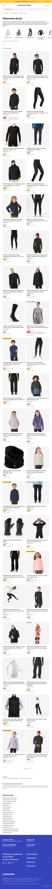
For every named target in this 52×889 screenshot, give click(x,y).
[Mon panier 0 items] (47, 5)
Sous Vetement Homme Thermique (10, 830)
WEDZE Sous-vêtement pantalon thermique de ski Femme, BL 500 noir (36, 363)
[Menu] (4, 5)
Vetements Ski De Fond (8, 818)
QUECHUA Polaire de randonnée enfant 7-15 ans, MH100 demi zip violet (14, 755)
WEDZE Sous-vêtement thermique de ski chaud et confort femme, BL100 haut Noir (13, 76)
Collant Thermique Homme (9, 823)
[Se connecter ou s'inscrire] (44, 5)
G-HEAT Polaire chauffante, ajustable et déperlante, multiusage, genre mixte (13, 719)
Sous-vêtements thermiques (41, 38)
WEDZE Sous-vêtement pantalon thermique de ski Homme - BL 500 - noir (13, 255)
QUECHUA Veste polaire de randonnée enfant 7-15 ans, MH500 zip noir (13, 112)
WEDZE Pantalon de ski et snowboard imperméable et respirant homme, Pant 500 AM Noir (37, 683)
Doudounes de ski (19, 37)
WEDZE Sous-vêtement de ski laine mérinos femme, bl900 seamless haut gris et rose (37, 327)
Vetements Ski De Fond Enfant (9, 801)
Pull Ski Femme (6, 805)
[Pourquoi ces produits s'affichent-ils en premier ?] (3, 48)
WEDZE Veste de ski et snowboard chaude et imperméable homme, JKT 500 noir (14, 647)
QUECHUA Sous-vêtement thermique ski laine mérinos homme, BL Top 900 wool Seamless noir (37, 756)
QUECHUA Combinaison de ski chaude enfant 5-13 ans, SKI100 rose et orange (36, 647)
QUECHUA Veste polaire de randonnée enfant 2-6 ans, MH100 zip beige (36, 471)
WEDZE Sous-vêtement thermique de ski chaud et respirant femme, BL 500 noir (37, 255)
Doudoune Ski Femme (7, 819)
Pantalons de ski (30, 37)
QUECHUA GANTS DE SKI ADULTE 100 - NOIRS (12, 540)
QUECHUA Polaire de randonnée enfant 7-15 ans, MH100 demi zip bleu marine (14, 363)
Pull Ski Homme (6, 808)
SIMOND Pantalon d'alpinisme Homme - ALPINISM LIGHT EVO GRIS (37, 149)
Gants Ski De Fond (7, 810)
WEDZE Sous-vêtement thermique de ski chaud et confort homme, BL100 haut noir (37, 76)
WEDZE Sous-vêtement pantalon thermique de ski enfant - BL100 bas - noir (37, 184)
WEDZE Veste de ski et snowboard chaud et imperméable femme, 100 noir (37, 291)
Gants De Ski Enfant (7, 807)
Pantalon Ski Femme (7, 832)
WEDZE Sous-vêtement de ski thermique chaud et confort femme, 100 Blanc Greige (14, 682)
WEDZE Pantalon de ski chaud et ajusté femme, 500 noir (37, 719)
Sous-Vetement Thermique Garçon (10, 829)
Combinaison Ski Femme (8, 825)
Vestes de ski (8, 37)
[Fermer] (48, 2)
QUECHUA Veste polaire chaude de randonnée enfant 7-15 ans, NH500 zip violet (36, 435)
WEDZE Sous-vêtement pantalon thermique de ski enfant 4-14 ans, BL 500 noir (13, 611)
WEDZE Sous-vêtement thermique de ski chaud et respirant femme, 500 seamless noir (37, 611)
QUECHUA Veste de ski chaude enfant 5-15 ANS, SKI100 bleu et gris (37, 398)
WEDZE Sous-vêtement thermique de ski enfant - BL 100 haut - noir (13, 149)
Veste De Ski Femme (7, 827)
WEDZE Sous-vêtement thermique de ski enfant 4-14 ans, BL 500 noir (37, 540)
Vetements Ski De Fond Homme (10, 799)
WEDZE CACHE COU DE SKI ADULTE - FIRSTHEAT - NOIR (12, 471)
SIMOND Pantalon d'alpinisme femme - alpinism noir (37, 507)
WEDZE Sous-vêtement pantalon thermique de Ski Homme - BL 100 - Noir (37, 220)
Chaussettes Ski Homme (8, 812)
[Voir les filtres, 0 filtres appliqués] (4, 45)
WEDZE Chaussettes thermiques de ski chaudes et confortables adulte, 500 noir (13, 326)
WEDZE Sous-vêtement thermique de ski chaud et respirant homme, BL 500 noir (13, 291)
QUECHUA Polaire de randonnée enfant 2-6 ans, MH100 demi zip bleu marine (14, 507)
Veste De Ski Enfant (7, 803)
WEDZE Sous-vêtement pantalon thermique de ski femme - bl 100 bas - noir (37, 112)
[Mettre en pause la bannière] (46, 2)
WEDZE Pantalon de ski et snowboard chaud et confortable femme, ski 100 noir (13, 576)
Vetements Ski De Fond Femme (10, 797)
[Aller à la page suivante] (31, 768)
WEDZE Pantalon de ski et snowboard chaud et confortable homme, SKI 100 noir (14, 398)
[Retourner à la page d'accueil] (24, 5)
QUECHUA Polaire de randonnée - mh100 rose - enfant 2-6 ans (37, 576)
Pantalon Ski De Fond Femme (9, 821)
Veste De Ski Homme (7, 816)
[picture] (14, 62)
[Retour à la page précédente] (20, 768)
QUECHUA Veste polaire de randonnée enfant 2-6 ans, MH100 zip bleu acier (13, 220)
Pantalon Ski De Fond (7, 814)
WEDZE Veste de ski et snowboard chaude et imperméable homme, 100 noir (14, 184)
